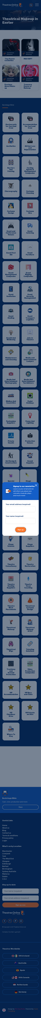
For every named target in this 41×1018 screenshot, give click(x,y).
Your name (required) (14, 516)
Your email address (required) (18, 504)
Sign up (21, 530)
